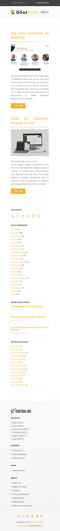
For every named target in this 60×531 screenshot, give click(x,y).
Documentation (20, 454)
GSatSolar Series (18, 262)
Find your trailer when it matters (28, 317)
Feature (14, 242)
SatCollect (15, 281)
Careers (16, 490)
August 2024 (16, 375)
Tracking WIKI (19, 458)
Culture (14, 239)
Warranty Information (22, 505)
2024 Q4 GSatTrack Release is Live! (30, 120)
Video (13, 294)
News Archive (19, 470)
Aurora (14, 230)
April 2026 (15, 349)
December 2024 (18, 369)
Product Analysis (18, 278)
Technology (16, 288)
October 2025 (17, 356)
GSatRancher (16, 255)
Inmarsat (15, 268)
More (16, 105)
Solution (14, 284)
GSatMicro (15, 249)
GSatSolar (15, 259)
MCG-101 (15, 275)
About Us (17, 483)
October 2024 (17, 372)
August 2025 (16, 359)
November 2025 (18, 353)
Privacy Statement (21, 494)
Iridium (14, 271)
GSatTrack (15, 265)
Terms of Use (18, 498)
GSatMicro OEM (18, 252)
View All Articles (17, 385)
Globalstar (15, 246)
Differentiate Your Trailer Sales (27, 306)
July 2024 (15, 378)
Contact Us (18, 450)
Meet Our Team (20, 486)
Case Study (16, 236)
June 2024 (15, 382)
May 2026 (15, 346)
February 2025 (17, 365)
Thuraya (14, 291)
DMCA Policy (18, 502)
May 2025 (15, 362)
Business (15, 233)
